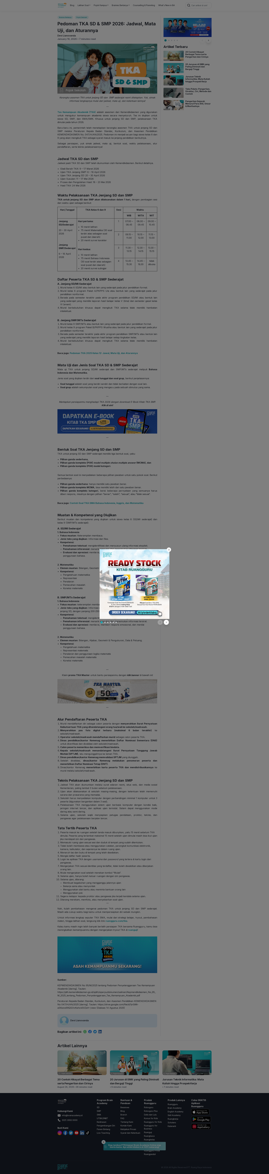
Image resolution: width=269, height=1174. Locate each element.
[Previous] (160, 622)
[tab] (101, 622)
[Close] (169, 549)
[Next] (166, 622)
